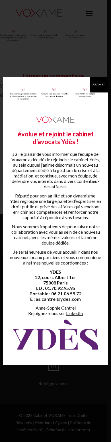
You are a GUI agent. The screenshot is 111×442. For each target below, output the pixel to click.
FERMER (99, 84)
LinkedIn (74, 313)
